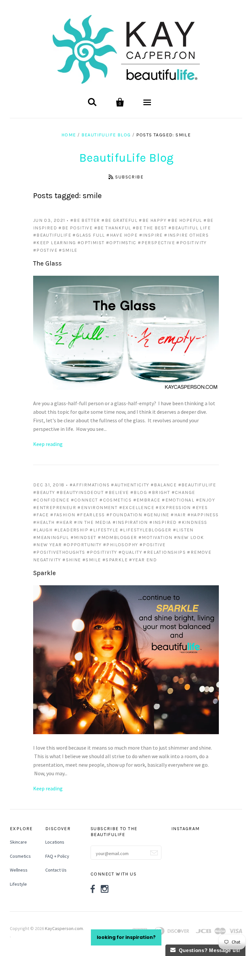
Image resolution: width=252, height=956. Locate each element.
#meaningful (51, 537)
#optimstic (121, 242)
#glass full (89, 235)
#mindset (83, 537)
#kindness (192, 522)
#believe (117, 492)
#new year (47, 545)
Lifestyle (18, 884)
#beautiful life (189, 228)
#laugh (42, 530)
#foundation (124, 515)
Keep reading (48, 444)
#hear (64, 522)
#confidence (51, 500)
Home (68, 135)
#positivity (191, 242)
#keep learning (54, 242)
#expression (173, 507)
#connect (84, 500)
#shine (71, 560)
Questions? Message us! (208, 950)
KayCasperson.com (64, 928)
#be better (85, 220)
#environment (97, 507)
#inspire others (186, 235)
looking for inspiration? (126, 937)
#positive (152, 545)
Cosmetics (20, 856)
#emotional (178, 500)
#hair (178, 515)
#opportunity (82, 545)
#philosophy (120, 545)
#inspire (151, 235)
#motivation (155, 537)
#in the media (92, 522)
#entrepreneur (54, 507)
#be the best (150, 228)
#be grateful (119, 220)
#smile (68, 250)
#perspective (156, 242)
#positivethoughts (59, 552)
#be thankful (112, 228)
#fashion (62, 515)
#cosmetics (115, 500)
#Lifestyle (104, 530)
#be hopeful (185, 220)
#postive (45, 250)
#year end (143, 560)
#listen (183, 530)
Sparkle (44, 573)
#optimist (91, 242)
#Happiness (203, 515)
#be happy (152, 220)
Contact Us (56, 870)
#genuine (156, 515)
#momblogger (117, 537)
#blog (138, 492)
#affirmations (90, 485)
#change (183, 492)
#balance (164, 485)
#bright (159, 492)
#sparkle (115, 560)
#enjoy (205, 500)
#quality (130, 552)
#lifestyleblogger (146, 530)
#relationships (164, 552)
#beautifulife (52, 235)
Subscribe (129, 177)
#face (41, 515)
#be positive (75, 228)
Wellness (19, 870)
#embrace (146, 500)
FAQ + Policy (57, 856)
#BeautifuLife (197, 485)
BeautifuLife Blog (106, 135)
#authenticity (130, 485)
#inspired (163, 522)
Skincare (18, 842)
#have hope (121, 235)
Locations (54, 842)
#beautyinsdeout (80, 492)
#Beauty (44, 492)
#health (44, 522)
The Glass (47, 263)
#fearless (91, 515)
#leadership (71, 530)
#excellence (136, 507)
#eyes (200, 507)
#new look (189, 537)
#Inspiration (130, 522)
